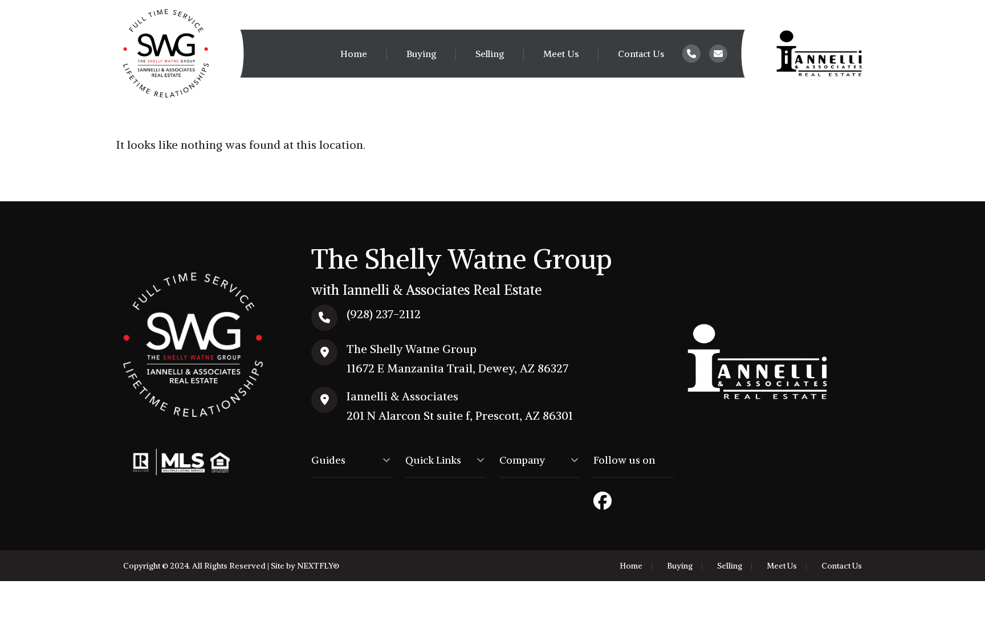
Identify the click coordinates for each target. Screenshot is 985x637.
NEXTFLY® (318, 566)
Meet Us (561, 53)
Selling (489, 53)
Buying (421, 53)
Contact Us (641, 53)
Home (353, 53)
